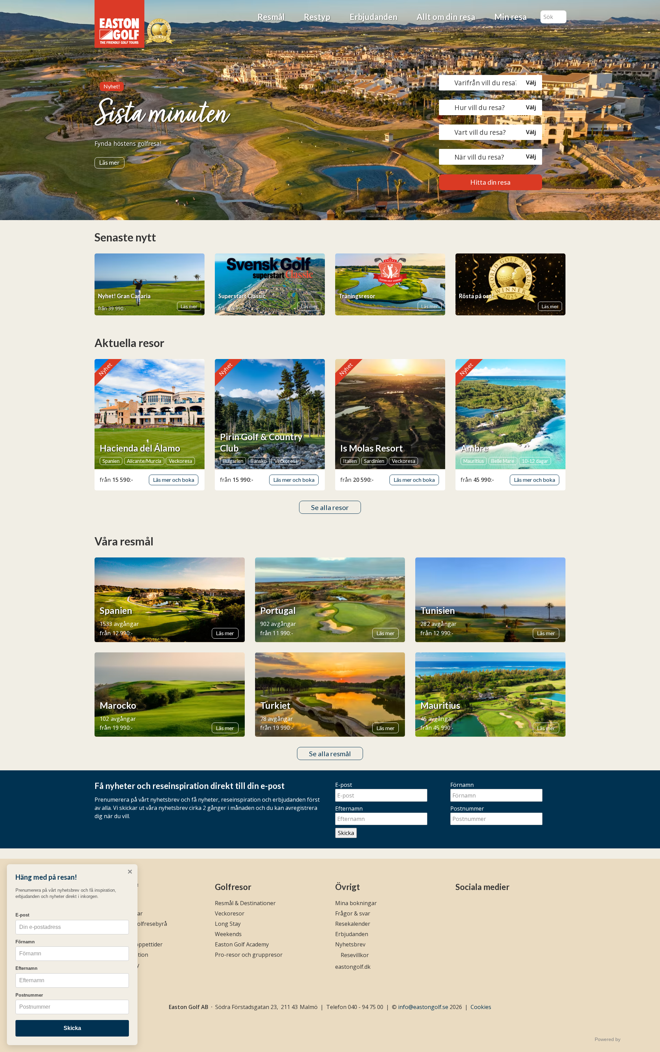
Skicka (346, 833)
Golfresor (233, 887)
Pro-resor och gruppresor (249, 954)
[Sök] (561, 17)
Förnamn (462, 785)
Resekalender (352, 924)
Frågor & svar (352, 913)
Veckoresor (229, 913)
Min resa (510, 17)
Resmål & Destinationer (245, 903)
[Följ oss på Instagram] (472, 905)
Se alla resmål (330, 753)
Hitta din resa (490, 182)
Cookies (481, 1007)
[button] (490, 82)
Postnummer (467, 808)
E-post (343, 785)
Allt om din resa (446, 17)
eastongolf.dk (353, 966)
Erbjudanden (373, 17)
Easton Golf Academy (242, 944)
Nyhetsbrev (350, 944)
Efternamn (349, 808)
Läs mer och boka (173, 479)
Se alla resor (330, 507)
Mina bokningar (356, 903)
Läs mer (109, 162)
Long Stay (228, 924)
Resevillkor (355, 955)
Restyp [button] (317, 17)
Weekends (228, 934)
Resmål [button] (271, 17)
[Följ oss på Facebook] (459, 905)
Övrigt (347, 887)
